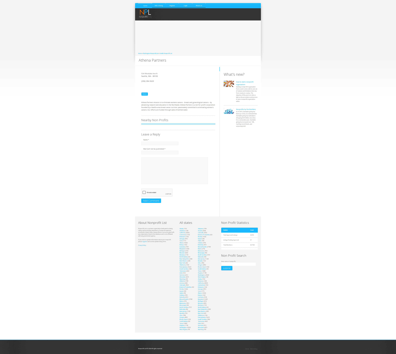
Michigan (182, 251)
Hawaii (200, 239)
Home (140, 53)
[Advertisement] (198, 37)
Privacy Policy (142, 245)
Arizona (200, 230)
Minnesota (201, 251)
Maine (200, 249)
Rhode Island (202, 267)
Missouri (182, 253)
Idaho (200, 240)
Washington (201, 275)
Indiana (200, 243)
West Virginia (202, 277)
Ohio (199, 263)
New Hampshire (184, 259)
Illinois (181, 243)
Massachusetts (202, 247)
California (182, 232)
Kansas (182, 245)
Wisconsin (182, 277)
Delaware (182, 236)
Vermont (182, 275)
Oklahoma (183, 265)
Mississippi (201, 253)
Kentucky (200, 245)
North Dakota (183, 257)
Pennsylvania (183, 267)
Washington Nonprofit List (150, 53)
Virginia (200, 273)
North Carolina (202, 255)
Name (146, 140)
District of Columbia (204, 234)
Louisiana (182, 247)
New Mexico (183, 261)
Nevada (200, 261)
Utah (181, 273)
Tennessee (183, 271)
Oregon (200, 265)
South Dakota (202, 269)
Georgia (182, 239)
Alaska (181, 228)
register (144, 241)
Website (144, 94)
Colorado (201, 232)
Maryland (182, 249)
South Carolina (184, 269)
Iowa (181, 240)
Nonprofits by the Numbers (246, 109)
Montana (182, 255)
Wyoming (182, 279)
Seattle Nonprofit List (166, 53)
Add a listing (253, 349)
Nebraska (201, 257)
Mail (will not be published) (154, 149)
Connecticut (183, 234)
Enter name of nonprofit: (228, 261)
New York (182, 263)
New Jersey (201, 259)
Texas (199, 271)
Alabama (200, 228)
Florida (200, 236)
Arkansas (182, 230)
